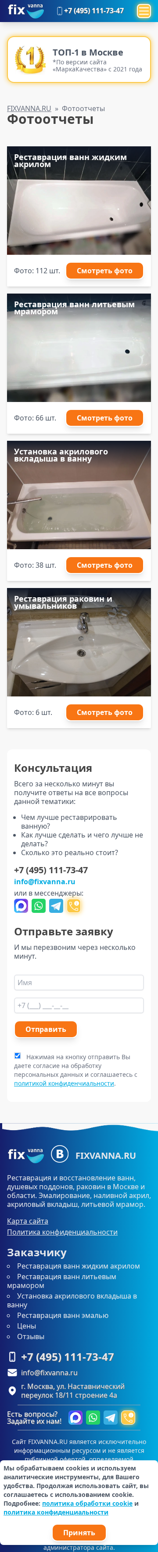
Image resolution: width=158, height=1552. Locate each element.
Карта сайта (27, 1221)
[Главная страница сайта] (25, 11)
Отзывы (30, 1336)
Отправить (45, 1029)
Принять (79, 1532)
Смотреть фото (105, 270)
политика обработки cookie (87, 1503)
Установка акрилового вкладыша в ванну (72, 1300)
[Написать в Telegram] (56, 906)
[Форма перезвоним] (74, 906)
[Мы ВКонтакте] (59, 1154)
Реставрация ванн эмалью (62, 1315)
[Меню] (144, 11)
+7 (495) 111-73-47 (94, 10)
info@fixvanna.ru (44, 881)
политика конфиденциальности (56, 1512)
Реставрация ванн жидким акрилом (78, 1266)
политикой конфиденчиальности (64, 1083)
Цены (26, 1326)
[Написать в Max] (21, 906)
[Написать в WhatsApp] (39, 906)
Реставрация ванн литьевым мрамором (61, 1281)
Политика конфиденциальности (62, 1232)
